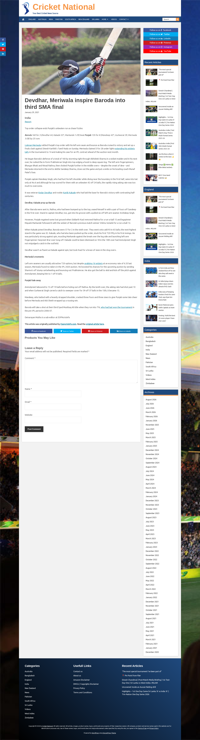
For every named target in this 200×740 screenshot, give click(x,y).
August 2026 (151, 400)
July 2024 (150, 471)
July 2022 (150, 572)
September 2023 (152, 513)
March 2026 (151, 412)
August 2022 (151, 568)
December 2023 (152, 501)
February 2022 (152, 593)
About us (77, 676)
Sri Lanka (95, 19)
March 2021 (151, 639)
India (51, 19)
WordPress (95, 733)
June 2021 (150, 627)
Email (28, 402)
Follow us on (160, 30)
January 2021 (151, 648)
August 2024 (151, 467)
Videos (114, 19)
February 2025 (152, 442)
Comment (30, 358)
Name (28, 389)
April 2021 (150, 635)
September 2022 (152, 564)
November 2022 (152, 555)
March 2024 (151, 488)
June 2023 (150, 526)
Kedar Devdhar (45, 192)
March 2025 (151, 437)
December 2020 (152, 652)
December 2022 (152, 551)
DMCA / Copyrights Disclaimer (86, 684)
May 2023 (150, 530)
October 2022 (151, 559)
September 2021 (152, 614)
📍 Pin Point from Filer (131, 676)
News (148, 358)
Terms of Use (142, 728)
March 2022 (151, 589)
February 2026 (152, 416)
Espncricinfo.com (68, 324)
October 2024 (151, 458)
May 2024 (150, 479)
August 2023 (151, 517)
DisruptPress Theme (109, 733)
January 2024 (151, 496)
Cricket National (64, 6)
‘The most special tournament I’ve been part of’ (142, 671)
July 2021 (150, 623)
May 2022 (150, 581)
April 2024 (150, 484)
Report (28, 122)
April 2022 (150, 585)
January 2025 (151, 446)
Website (28, 415)
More (104, 19)
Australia (42, 19)
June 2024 (150, 475)
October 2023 (151, 509)
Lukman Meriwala (33, 145)
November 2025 (152, 425)
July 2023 (150, 522)
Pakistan (58, 19)
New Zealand (83, 19)
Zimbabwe (150, 383)
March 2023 (151, 538)
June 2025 (150, 429)
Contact (123, 19)
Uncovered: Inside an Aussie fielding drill (139, 687)
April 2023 (150, 534)
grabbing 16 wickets (93, 263)
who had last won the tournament (116, 307)
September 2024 (152, 463)
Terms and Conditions (82, 692)
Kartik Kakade (69, 192)
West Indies (150, 379)
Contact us (78, 671)
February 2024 (152, 492)
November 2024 (152, 454)
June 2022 (150, 576)
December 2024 (152, 450)
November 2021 (152, 606)
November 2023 (152, 505)
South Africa (70, 19)
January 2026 (151, 421)
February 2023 (152, 543)
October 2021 (151, 610)
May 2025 (150, 433)
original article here (95, 324)
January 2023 (151, 547)
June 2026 (150, 408)
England (32, 19)
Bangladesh (151, 341)
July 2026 (150, 404)
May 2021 (150, 631)
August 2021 (151, 618)
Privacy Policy (79, 688)
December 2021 (152, 602)
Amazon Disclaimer (81, 680)
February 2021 (152, 644)
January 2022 (151, 597)
